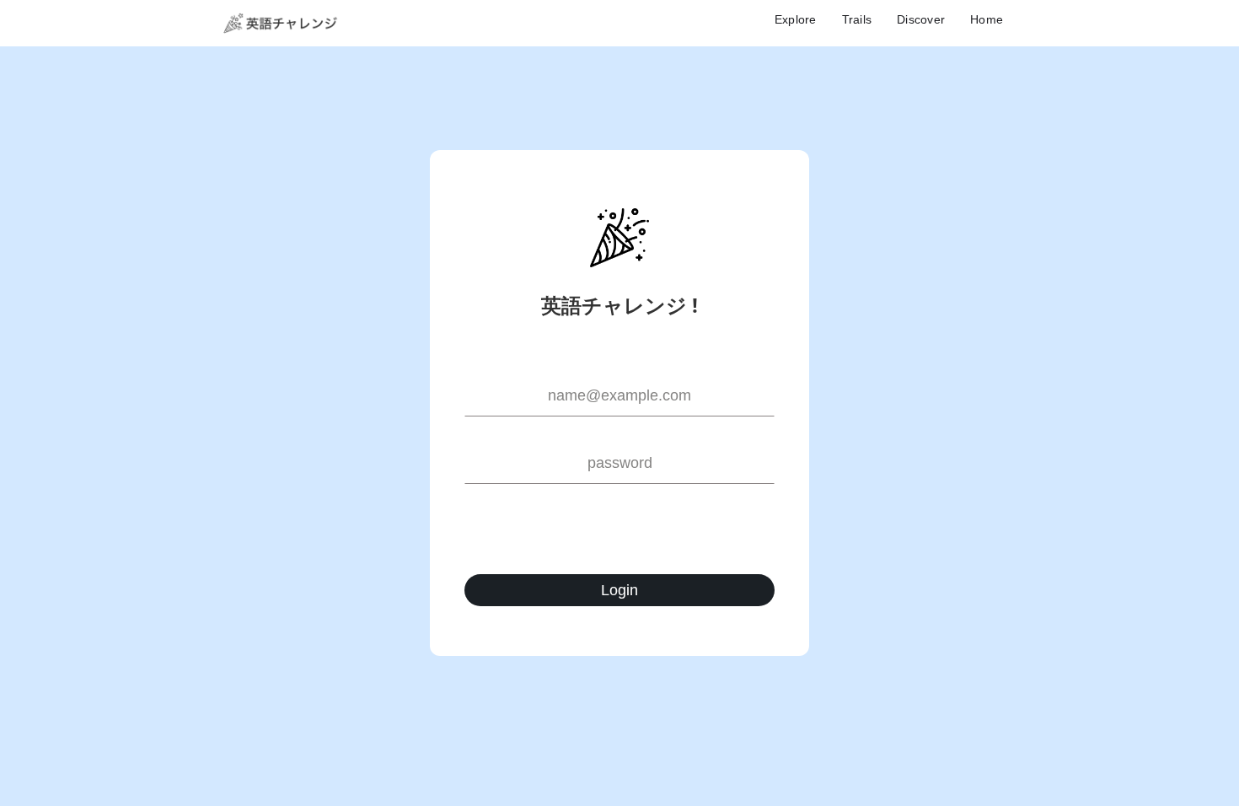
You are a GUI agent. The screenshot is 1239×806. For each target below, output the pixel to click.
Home (986, 19)
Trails (857, 19)
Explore (796, 19)
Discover (921, 19)
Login (619, 590)
